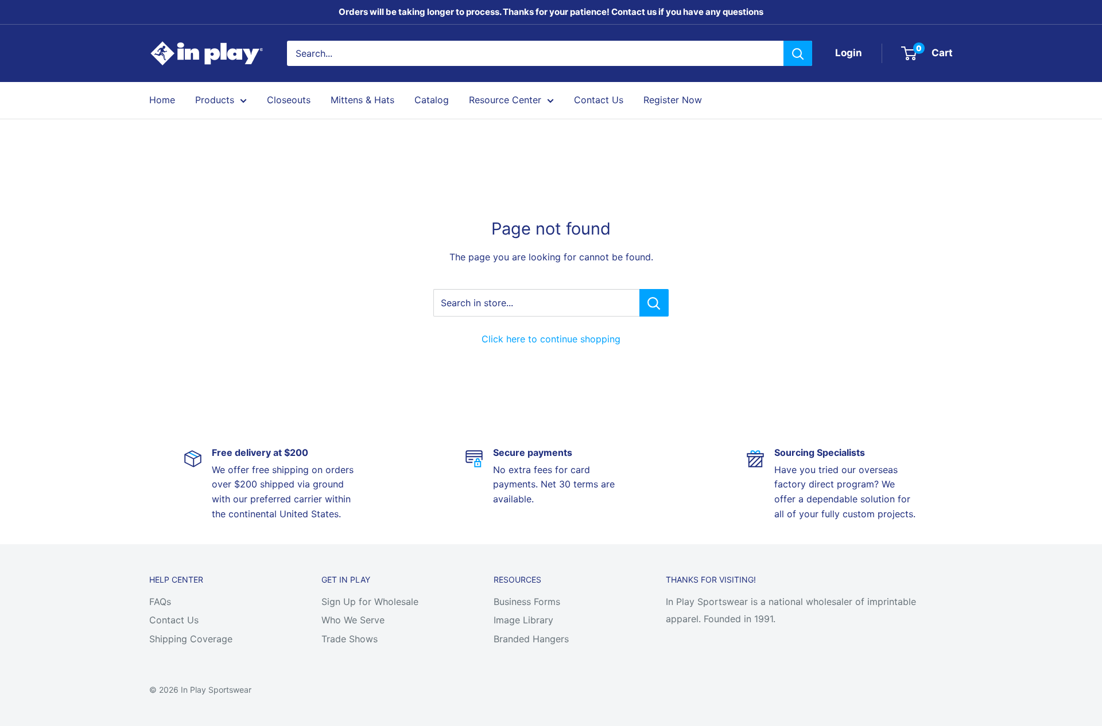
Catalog (431, 100)
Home (162, 100)
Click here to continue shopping (551, 339)
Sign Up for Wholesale (369, 601)
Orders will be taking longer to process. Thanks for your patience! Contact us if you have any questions (551, 11)
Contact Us (598, 100)
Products (214, 100)
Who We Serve (353, 620)
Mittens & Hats (362, 100)
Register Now (672, 100)
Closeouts (289, 100)
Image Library (523, 620)
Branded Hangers (531, 639)
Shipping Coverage (190, 639)
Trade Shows (349, 639)
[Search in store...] (654, 303)
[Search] (797, 53)
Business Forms (527, 601)
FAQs (160, 601)
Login (848, 52)
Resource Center (505, 100)
